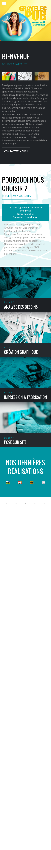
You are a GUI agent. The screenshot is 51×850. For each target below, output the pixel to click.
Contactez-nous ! (16, 151)
